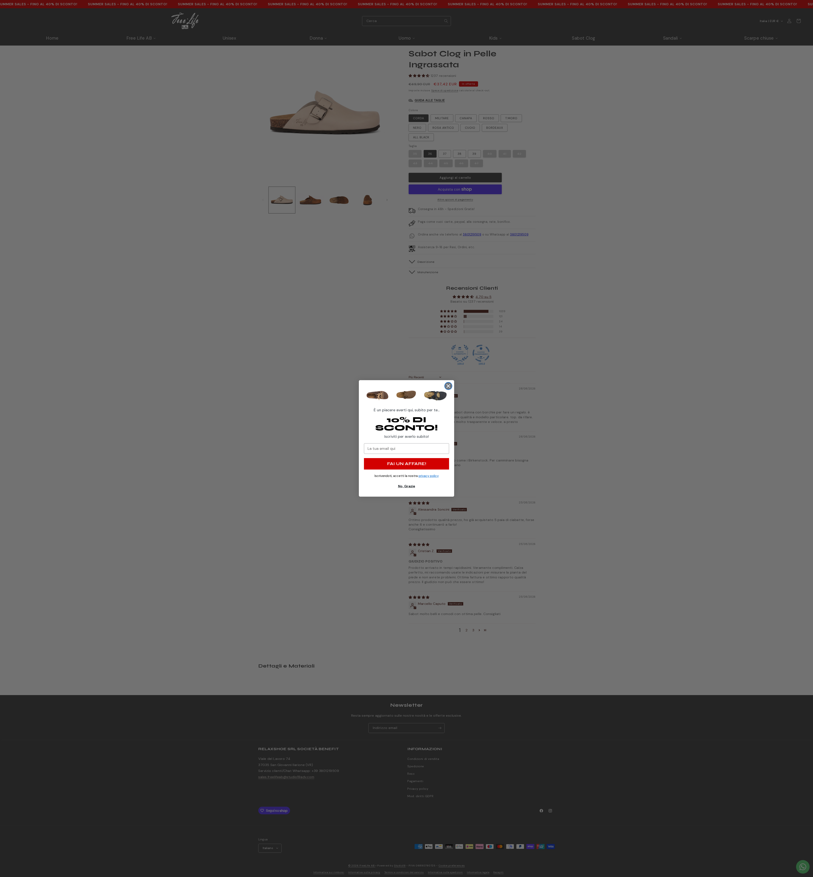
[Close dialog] (448, 386)
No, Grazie (406, 486)
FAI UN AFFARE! (406, 464)
